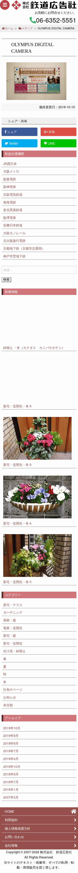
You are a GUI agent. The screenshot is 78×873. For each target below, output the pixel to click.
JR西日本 (10, 163)
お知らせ (9, 697)
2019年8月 (11, 743)
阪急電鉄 (9, 179)
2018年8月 (11, 774)
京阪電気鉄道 (12, 194)
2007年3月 (11, 797)
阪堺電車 (9, 217)
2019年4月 (11, 758)
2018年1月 (11, 789)
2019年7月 (11, 751)
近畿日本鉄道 (12, 225)
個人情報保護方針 (17, 828)
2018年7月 (11, 782)
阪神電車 (9, 186)
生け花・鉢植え (14, 651)
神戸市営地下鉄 (14, 256)
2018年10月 (11, 766)
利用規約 (11, 819)
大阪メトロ (11, 171)
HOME (9, 811)
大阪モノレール (14, 233)
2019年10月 (11, 728)
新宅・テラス (12, 604)
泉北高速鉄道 (12, 209)
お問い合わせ (14, 836)
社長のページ (12, 689)
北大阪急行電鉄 (14, 240)
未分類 (8, 705)
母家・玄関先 (12, 628)
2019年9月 (11, 735)
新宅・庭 (9, 635)
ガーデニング (12, 612)
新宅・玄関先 (12, 643)
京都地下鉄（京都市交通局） (24, 248)
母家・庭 (9, 620)
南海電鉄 (9, 202)
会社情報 (11, 845)
